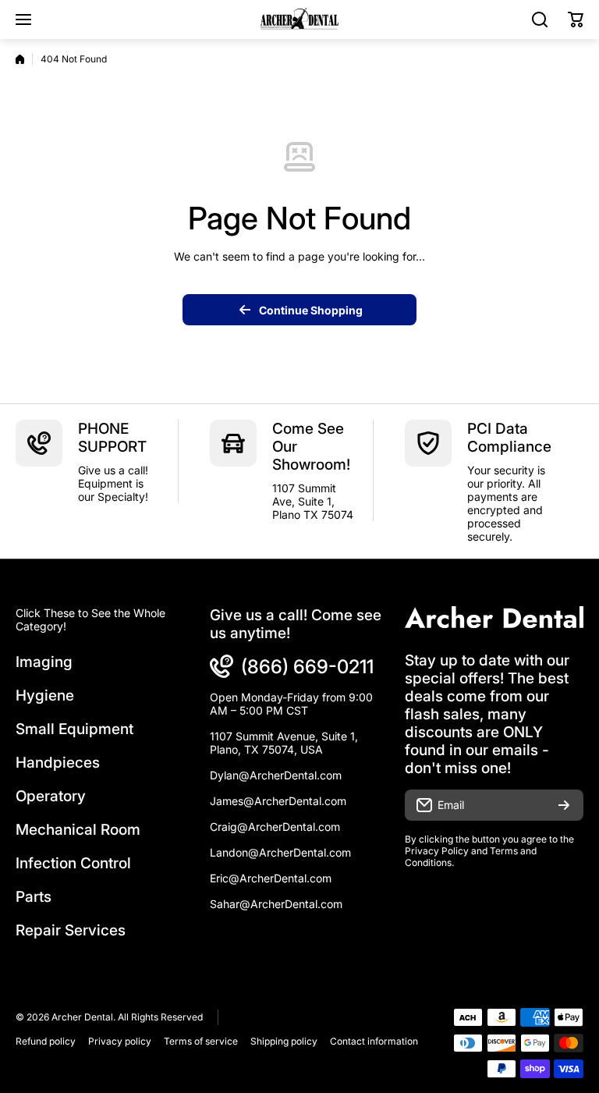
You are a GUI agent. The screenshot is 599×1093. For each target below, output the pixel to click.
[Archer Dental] (299, 19)
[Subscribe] (563, 805)
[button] (575, 19)
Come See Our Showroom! (311, 447)
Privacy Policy (437, 851)
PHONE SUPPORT (112, 438)
